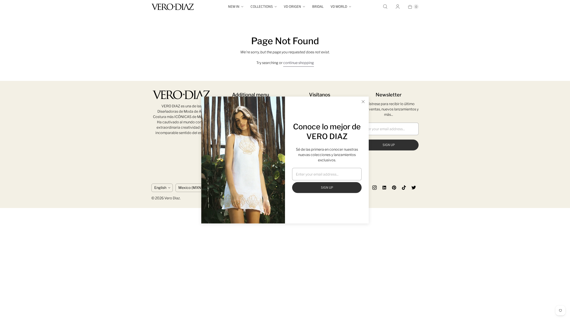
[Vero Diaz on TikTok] (404, 188)
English (160, 188)
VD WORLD (339, 6)
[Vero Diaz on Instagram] (374, 188)
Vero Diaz (172, 198)
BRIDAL (318, 6)
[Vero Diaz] (172, 7)
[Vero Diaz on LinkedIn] (384, 188)
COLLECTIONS (261, 6)
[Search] (385, 6)
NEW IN (233, 6)
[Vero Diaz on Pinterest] (394, 188)
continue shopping (298, 63)
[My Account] (397, 6)
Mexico (191, 188)
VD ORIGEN (292, 6)
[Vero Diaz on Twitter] (414, 188)
